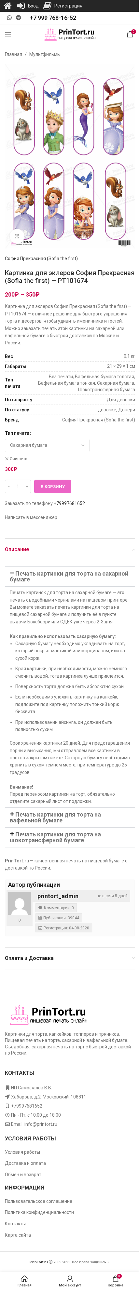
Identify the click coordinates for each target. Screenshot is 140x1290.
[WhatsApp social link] (9, 18)
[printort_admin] (19, 903)
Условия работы (22, 1152)
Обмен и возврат (23, 1174)
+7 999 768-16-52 (53, 17)
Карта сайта (18, 1235)
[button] (70, 576)
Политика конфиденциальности (39, 1212)
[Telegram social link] (18, 18)
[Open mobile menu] (8, 34)
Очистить (18, 459)
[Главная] (7, 6)
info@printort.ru (40, 1124)
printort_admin (57, 896)
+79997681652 (69, 503)
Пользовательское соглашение (38, 1201)
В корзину (53, 486)
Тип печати (17, 433)
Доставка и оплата (25, 1163)
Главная (13, 54)
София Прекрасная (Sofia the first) (41, 258)
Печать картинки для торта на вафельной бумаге (55, 817)
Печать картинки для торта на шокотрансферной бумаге (55, 837)
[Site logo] (70, 33)
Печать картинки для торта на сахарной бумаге (69, 576)
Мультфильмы (45, 54)
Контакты (15, 1223)
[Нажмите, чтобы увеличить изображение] (17, 236)
